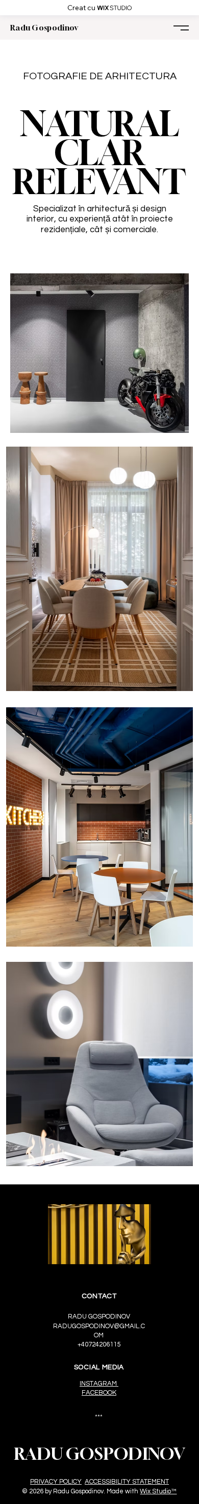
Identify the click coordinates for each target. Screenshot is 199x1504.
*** (99, 1417)
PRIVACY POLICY (56, 1481)
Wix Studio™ (158, 1491)
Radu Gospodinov (44, 27)
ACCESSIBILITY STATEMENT (127, 1481)
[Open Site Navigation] (181, 28)
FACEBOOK (99, 1392)
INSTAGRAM (99, 1383)
